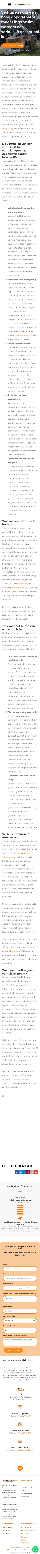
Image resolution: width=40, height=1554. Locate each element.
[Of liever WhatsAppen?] (20, 1424)
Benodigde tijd (9, 1326)
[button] (9, 4)
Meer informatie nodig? (20, 1447)
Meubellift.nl (11, 1040)
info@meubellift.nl (24, 1450)
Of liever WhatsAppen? (20, 1430)
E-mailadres (8, 1283)
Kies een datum (9, 1316)
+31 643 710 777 (24, 1416)
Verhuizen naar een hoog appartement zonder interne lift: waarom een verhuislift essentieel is (20, 24)
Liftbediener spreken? (20, 1414)
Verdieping (7, 1306)
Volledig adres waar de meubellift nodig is (19, 1293)
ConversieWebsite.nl (24, 1552)
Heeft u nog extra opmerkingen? (15, 1335)
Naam (5, 1264)
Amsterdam (19, 335)
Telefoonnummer (10, 1274)
